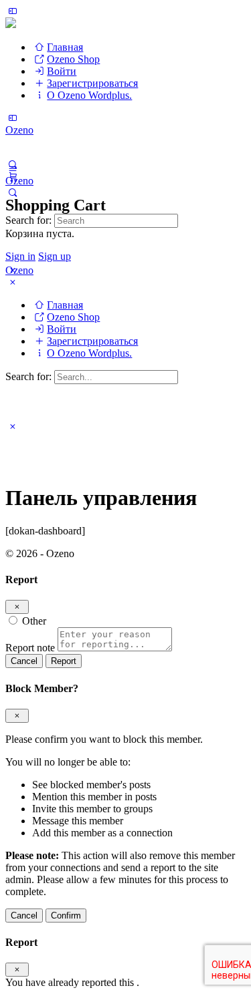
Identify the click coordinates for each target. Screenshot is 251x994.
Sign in (20, 256)
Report (63, 661)
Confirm (66, 915)
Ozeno (19, 130)
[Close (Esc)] (17, 607)
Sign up (54, 256)
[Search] (12, 192)
